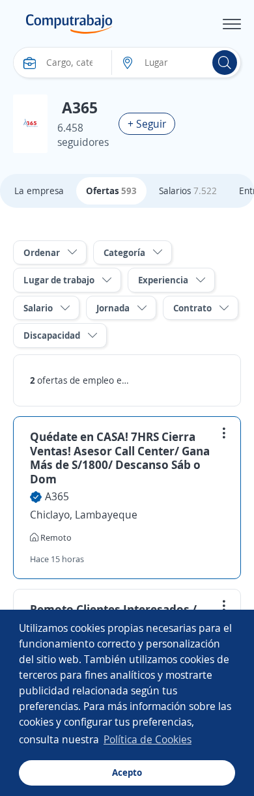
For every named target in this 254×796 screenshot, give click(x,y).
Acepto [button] (127, 772)
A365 (57, 496)
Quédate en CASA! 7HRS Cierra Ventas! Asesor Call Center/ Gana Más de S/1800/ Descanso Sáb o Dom (120, 458)
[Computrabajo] (69, 24)
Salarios (188, 190)
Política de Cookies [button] (147, 739)
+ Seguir (147, 124)
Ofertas (111, 190)
